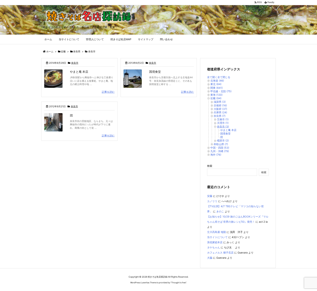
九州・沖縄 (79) (219, 151)
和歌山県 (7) (221, 144)
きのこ (220, 211)
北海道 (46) (217, 80)
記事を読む (108, 91)
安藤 (209, 195)
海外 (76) (215, 154)
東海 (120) (216, 94)
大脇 (209, 257)
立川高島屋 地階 (216, 231)
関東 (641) (216, 87)
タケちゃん (213, 247)
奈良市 (74, 62)
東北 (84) (215, 84)
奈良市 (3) (223, 126)
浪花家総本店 (215, 242)
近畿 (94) (215, 98)
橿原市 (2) (223, 140)
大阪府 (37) (220, 108)
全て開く (212, 77)
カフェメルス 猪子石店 (220, 252)
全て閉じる (223, 77)
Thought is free (178, 282)
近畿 (63, 51)
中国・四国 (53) (219, 147)
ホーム (49, 51)
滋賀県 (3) (220, 101)
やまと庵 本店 (79, 71)
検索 (209, 165)
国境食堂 (155, 71)
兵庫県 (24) (220, 112)
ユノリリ (212, 201)
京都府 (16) (220, 105)
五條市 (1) (223, 119)
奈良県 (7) (219, 115)
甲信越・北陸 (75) (221, 91)
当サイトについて (217, 237)
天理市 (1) (223, 122)
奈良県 (76, 51)
